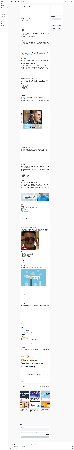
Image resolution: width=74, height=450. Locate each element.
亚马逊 (22, 8)
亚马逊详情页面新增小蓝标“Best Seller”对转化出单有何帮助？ (34, 410)
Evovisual (20, 448)
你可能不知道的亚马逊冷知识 (45, 398)
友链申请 (32, 444)
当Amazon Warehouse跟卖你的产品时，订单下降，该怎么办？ (34, 399)
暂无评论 (22, 424)
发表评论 (48, 434)
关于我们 (38, 444)
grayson (22, 411)
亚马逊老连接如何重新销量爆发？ (45, 409)
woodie (32, 400)
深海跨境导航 (15, 448)
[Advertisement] (35, 13)
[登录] (71, 1)
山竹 (21, 400)
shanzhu (31, 8)
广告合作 (35, 444)
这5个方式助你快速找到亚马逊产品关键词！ (24, 399)
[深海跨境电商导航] (13, 444)
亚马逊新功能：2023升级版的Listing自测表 (24, 410)
